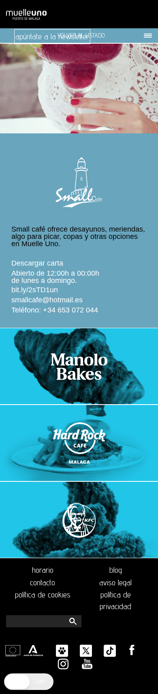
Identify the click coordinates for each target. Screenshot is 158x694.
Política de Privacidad (115, 600)
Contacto (42, 582)
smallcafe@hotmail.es (47, 300)
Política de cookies (42, 594)
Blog (115, 570)
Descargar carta (37, 263)
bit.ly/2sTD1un (34, 290)
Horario (42, 570)
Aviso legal (115, 582)
